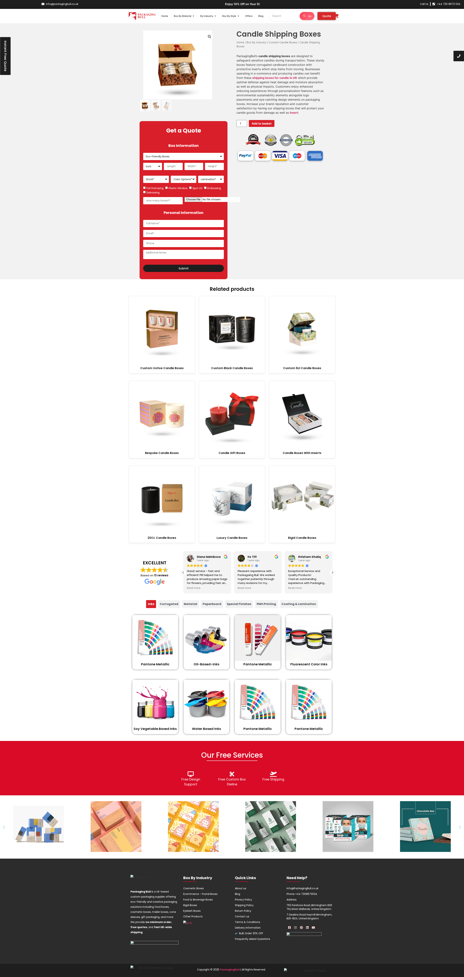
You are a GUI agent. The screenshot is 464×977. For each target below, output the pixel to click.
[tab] (151, 604)
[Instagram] (295, 927)
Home (240, 42)
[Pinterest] (301, 927)
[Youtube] (313, 927)
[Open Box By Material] (193, 16)
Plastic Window (178, 188)
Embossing (214, 188)
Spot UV (197, 188)
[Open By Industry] (215, 16)
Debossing (153, 192)
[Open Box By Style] (238, 16)
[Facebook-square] (289, 927)
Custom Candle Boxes (283, 42)
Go (309, 16)
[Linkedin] (307, 927)
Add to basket (262, 123)
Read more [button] (193, 588)
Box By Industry (256, 42)
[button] (209, 36)
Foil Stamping (154, 188)
